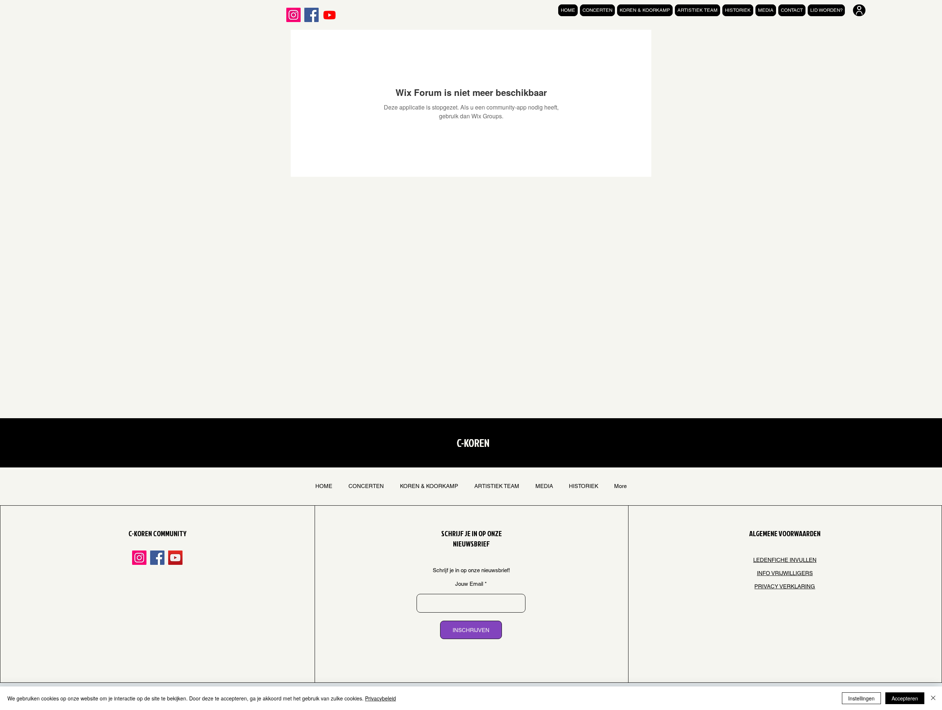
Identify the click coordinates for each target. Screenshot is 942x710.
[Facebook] (311, 15)
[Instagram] (293, 15)
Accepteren (905, 698)
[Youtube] (329, 15)
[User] (859, 10)
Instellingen (861, 698)
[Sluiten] (933, 698)
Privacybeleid (380, 698)
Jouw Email (469, 584)
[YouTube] (175, 558)
